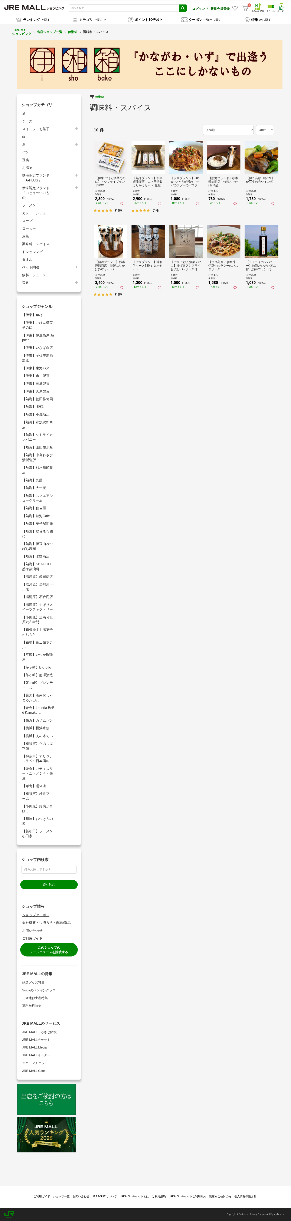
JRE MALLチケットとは (134, 1196)
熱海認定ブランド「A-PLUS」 (35, 178)
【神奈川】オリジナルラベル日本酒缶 (37, 758)
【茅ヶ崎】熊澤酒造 (38, 675)
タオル (27, 259)
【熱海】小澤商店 (35, 414)
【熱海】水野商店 (35, 556)
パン (25, 152)
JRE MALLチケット (36, 1039)
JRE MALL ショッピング (21, 32)
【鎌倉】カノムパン (37, 720)
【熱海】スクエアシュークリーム (37, 498)
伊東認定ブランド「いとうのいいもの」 (35, 192)
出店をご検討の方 (220, 1196)
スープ (27, 221)
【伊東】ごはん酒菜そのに (37, 325)
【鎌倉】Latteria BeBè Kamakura (38, 710)
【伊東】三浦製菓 (35, 383)
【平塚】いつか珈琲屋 (37, 657)
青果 (25, 283)
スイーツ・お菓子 (35, 129)
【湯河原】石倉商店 (37, 597)
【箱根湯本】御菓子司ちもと (37, 632)
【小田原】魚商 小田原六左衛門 (38, 620)
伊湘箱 (73, 32)
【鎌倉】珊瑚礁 (34, 786)
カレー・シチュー (35, 213)
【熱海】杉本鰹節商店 (37, 470)
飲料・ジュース (34, 275)
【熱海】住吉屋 (34, 508)
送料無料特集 (31, 1005)
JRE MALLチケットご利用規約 (187, 1196)
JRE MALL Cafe (33, 1071)
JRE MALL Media (34, 1047)
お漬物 (27, 168)
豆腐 (25, 160)
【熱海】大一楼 (34, 488)
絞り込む (49, 884)
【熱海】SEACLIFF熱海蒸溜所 (37, 566)
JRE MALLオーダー (36, 1055)
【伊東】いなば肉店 (37, 347)
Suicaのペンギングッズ (39, 990)
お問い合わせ (32, 930)
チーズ (27, 121)
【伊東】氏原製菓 (35, 391)
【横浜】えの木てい (37, 736)
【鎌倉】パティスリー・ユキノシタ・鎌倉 (37, 773)
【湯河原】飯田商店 (37, 576)
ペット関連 (30, 267)
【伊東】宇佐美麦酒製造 (37, 358)
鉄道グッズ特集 (33, 982)
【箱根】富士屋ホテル (37, 644)
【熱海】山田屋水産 (37, 447)
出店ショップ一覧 (49, 32)
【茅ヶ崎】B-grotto (36, 667)
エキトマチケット (35, 1063)
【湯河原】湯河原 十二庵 (38, 587)
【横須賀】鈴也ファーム (37, 796)
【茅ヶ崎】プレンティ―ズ (37, 685)
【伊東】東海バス (35, 368)
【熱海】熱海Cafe (36, 516)
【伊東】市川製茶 (35, 376)
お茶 (25, 236)
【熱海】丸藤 (32, 480)
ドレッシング (32, 252)
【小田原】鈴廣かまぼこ (37, 808)
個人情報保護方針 (245, 1196)
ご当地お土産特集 (35, 998)
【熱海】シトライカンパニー (37, 437)
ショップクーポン (35, 915)
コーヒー (29, 228)
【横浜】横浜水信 (35, 728)
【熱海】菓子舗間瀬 (37, 523)
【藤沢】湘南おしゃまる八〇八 (37, 697)
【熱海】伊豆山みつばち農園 (37, 546)
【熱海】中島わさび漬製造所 (37, 457)
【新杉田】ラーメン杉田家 (37, 833)
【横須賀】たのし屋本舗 (37, 746)
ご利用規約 (159, 1196)
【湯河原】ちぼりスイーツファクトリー (37, 607)
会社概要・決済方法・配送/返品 (46, 923)
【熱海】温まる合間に (37, 534)
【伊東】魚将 (32, 315)
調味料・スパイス (35, 244)
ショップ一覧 (61, 1196)
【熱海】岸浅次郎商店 (37, 424)
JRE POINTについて (104, 1196)
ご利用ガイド (32, 938)
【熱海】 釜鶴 (32, 406)
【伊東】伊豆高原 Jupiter (38, 338)
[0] (245, 8)
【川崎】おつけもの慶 (37, 821)
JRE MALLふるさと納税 (39, 1032)
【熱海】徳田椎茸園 (37, 399)
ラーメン (29, 205)
